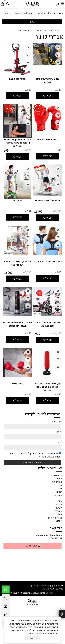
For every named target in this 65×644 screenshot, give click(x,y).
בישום (59, 514)
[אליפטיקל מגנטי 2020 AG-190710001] (17, 254)
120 (29, 150)
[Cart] (2, 3)
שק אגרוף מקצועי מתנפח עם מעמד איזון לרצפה (17, 324)
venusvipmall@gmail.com (49, 535)
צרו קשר (56, 527)
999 (37, 334)
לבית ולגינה (56, 475)
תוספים (58, 511)
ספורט (59, 488)
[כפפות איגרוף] (17, 376)
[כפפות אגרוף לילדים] (47, 132)
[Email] (5, 607)
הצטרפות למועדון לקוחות (42, 413)
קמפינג (58, 504)
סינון (32, 21)
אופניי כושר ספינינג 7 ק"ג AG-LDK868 (47, 324)
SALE (59, 521)
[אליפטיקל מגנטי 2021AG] (47, 195)
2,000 (9, 273)
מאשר (32, 638)
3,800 (58, 211)
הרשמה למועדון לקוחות (15, 13)
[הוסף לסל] (57, 62)
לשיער (59, 507)
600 (29, 90)
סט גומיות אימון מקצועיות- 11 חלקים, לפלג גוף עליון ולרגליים (17, 143)
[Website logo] (32, 3)
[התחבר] (57, 3)
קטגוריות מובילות (50, 467)
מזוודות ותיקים (55, 517)
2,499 (38, 211)
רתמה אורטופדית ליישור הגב (47, 261)
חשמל (59, 478)
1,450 (58, 333)
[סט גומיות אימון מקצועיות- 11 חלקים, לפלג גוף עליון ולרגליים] (17, 137)
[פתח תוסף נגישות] (62, 614)
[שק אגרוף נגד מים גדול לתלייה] (47, 64)
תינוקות (58, 495)
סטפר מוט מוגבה (17, 79)
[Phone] (5, 599)
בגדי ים (58, 485)
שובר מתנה (31, 546)
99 (7, 150)
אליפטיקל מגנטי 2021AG (47, 200)
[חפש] (7, 3)
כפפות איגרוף (17, 383)
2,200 (28, 272)
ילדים (59, 492)
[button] (47, 95)
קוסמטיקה (57, 482)
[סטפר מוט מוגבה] (17, 74)
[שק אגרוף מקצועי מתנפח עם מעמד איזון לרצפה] (17, 315)
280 (59, 90)
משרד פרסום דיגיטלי (32, 588)
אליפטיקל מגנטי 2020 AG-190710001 (17, 263)
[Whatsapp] (5, 590)
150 (29, 333)
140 (59, 272)
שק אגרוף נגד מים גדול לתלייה (47, 80)
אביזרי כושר (49, 37)
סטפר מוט (18, 200)
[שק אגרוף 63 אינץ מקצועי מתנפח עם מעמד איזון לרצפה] (47, 376)
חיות (60, 501)
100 (29, 394)
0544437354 (56, 538)
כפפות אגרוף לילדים (47, 139)
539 (29, 211)
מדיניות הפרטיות (35, 633)
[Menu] (62, 3)
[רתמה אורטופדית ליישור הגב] (47, 254)
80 (59, 150)
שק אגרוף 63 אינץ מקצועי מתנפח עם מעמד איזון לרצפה (47, 387)
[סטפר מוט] (17, 198)
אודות (60, 13)
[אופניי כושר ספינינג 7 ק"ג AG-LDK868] (47, 315)
